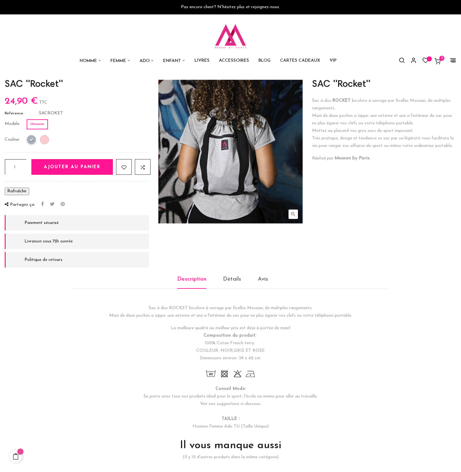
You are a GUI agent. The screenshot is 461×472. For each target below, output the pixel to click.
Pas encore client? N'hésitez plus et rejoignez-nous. (230, 7)
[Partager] (42, 204)
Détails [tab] (232, 279)
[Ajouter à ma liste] (124, 167)
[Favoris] (425, 62)
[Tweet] (52, 204)
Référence (14, 113)
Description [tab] (191, 279)
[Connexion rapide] (411, 61)
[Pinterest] (63, 204)
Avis (263, 279)
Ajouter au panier (72, 167)
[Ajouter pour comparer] (143, 167)
